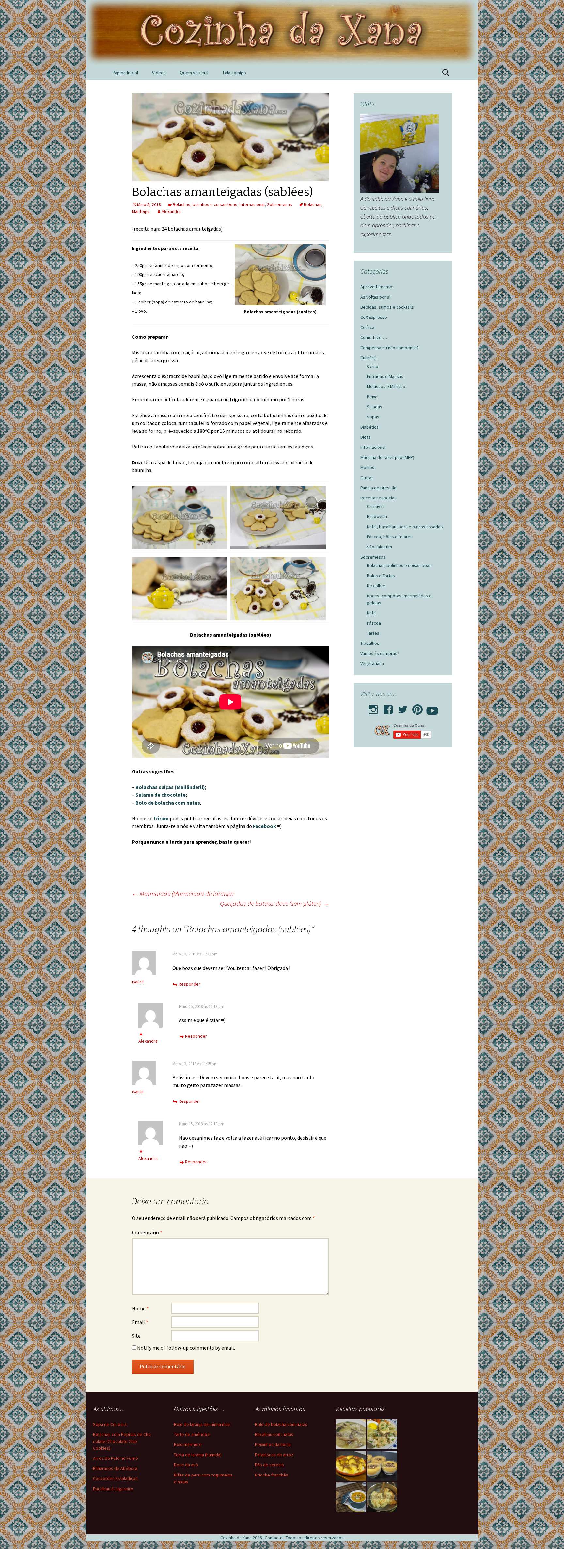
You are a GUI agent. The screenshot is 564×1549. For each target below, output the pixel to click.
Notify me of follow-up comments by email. (186, 1348)
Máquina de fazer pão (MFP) (387, 457)
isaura (138, 982)
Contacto (274, 1538)
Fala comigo (234, 73)
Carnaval (375, 506)
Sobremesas (279, 204)
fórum (161, 818)
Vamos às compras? (379, 653)
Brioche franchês (271, 1475)
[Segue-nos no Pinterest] (417, 707)
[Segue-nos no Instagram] (373, 707)
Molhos (367, 467)
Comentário (147, 1232)
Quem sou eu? (194, 73)
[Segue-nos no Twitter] (403, 707)
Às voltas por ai (375, 297)
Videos (159, 73)
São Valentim (379, 547)
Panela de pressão (378, 488)
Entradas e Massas (385, 376)
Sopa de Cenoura (110, 1424)
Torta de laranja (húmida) (198, 1455)
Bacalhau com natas (274, 1434)
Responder (189, 984)
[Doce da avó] (382, 1466)
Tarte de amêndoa (192, 1434)
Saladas (374, 407)
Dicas (365, 437)
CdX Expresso (373, 317)
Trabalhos (369, 643)
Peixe (372, 396)
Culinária (368, 358)
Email (140, 1322)
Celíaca (367, 327)
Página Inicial (125, 73)
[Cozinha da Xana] (282, 32)
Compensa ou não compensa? (389, 348)
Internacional (252, 204)
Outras (367, 478)
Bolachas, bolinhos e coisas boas (205, 204)
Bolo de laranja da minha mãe (202, 1424)
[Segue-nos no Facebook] (388, 707)
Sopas (373, 417)
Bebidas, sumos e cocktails (387, 307)
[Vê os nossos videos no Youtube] (432, 707)
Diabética (369, 427)
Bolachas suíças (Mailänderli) (170, 787)
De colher (376, 586)
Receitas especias (378, 498)
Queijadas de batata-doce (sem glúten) (274, 903)
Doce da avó (186, 1465)
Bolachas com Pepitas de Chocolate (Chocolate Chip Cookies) (122, 1441)
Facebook (264, 826)
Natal (372, 613)
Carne (372, 366)
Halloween (377, 516)
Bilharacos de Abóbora (115, 1468)
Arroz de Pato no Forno (115, 1458)
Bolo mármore (188, 1444)
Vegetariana (372, 663)
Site (136, 1335)
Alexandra (171, 211)
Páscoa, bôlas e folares (390, 537)
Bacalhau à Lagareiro (113, 1489)
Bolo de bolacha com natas (167, 802)
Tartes (373, 633)
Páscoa (374, 623)
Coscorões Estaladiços (115, 1478)
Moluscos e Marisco (386, 386)
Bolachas (312, 204)
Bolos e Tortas (381, 576)
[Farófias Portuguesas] (351, 1466)
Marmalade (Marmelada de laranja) (183, 893)
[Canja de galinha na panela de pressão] (351, 1434)
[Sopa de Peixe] (351, 1497)
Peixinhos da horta (273, 1444)
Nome (140, 1308)
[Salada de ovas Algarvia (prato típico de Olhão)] (382, 1434)
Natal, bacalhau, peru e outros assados (405, 527)
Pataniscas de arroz (274, 1455)
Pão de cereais (269, 1465)
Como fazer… (373, 337)
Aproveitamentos (377, 287)
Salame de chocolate (160, 794)
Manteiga (141, 211)
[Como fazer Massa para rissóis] (382, 1497)
